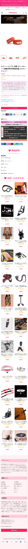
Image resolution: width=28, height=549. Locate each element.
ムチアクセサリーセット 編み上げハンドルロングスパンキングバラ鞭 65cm (7, 286)
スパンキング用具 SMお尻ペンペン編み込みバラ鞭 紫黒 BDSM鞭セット (21, 286)
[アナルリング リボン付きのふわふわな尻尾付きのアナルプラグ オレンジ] (7, 256)
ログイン (16, 490)
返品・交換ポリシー (18, 486)
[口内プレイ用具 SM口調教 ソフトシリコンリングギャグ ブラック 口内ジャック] (7, 188)
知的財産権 (3, 484)
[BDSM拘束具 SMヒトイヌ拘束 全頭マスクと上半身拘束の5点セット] (21, 346)
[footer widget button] (14, 460)
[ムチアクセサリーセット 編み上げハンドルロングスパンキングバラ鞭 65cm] (7, 278)
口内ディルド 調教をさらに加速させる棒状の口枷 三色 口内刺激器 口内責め (7, 399)
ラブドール (3, 493)
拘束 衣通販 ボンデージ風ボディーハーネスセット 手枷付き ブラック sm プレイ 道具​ (7, 309)
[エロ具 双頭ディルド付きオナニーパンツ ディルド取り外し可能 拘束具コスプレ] (7, 436)
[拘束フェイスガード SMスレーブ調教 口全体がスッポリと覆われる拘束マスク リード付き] (7, 346)
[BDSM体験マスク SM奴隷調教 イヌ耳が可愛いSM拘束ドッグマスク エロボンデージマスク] (21, 211)
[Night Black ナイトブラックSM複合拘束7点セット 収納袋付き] (21, 324)
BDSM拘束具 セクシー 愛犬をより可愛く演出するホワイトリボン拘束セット (7, 219)
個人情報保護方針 (18, 484)
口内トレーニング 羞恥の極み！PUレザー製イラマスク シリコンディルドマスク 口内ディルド (7, 422)
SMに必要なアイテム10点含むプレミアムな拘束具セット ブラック (21, 264)
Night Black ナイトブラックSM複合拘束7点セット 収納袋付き (21, 332)
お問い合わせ (24, 7)
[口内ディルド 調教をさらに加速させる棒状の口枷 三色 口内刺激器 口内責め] (7, 391)
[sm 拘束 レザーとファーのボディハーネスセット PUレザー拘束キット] (21, 188)
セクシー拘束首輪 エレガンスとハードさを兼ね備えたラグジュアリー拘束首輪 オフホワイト (21, 399)
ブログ (15, 492)
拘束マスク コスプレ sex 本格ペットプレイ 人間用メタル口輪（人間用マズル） (21, 241)
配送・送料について (5, 486)
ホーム (5, 17)
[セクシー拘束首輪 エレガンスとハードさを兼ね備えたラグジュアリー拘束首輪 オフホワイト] (21, 391)
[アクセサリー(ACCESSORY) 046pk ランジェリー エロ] (7, 369)
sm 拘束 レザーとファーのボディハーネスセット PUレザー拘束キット (21, 196)
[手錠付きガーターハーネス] (7, 233)
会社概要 (3, 482)
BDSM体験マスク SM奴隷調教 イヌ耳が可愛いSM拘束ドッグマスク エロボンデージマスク (21, 219)
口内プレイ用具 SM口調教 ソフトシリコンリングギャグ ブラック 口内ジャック (7, 196)
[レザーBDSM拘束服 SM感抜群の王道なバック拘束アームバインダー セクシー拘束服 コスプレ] (7, 324)
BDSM (11, 17)
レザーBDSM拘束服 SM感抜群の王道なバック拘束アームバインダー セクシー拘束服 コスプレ (7, 332)
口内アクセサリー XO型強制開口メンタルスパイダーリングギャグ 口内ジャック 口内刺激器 (21, 422)
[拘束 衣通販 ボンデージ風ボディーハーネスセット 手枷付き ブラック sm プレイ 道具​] (7, 300)
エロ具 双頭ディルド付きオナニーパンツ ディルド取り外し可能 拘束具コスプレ (7, 444)
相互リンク (16, 488)
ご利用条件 (16, 482)
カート (2, 490)
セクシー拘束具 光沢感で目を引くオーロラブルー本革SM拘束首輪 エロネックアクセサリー (21, 377)
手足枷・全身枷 (20, 17)
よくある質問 (4, 488)
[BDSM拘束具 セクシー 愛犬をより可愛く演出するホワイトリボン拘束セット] (7, 211)
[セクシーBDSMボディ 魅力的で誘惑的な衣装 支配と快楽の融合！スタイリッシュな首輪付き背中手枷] (21, 300)
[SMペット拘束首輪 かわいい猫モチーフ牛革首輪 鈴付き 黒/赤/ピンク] (21, 436)
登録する (3, 492)
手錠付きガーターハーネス (6, 240)
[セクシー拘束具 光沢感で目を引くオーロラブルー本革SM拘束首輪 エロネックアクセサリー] (21, 369)
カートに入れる (14, 108)
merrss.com (13, 538)
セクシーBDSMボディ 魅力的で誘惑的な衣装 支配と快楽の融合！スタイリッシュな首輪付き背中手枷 (21, 309)
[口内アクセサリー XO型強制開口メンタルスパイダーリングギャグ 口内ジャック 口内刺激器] (21, 414)
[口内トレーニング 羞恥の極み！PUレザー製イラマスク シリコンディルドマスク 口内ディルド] (7, 414)
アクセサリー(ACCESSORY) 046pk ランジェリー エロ (7, 377)
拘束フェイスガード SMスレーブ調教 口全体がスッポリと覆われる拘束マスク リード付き (7, 354)
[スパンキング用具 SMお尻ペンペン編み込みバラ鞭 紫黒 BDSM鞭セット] (21, 278)
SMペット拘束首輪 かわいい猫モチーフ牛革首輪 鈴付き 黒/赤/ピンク (21, 444)
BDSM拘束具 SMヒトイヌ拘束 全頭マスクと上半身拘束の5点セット (21, 354)
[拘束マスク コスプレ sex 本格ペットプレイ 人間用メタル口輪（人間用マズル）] (21, 233)
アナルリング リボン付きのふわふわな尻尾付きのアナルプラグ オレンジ (7, 264)
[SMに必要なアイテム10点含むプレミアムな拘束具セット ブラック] (21, 256)
